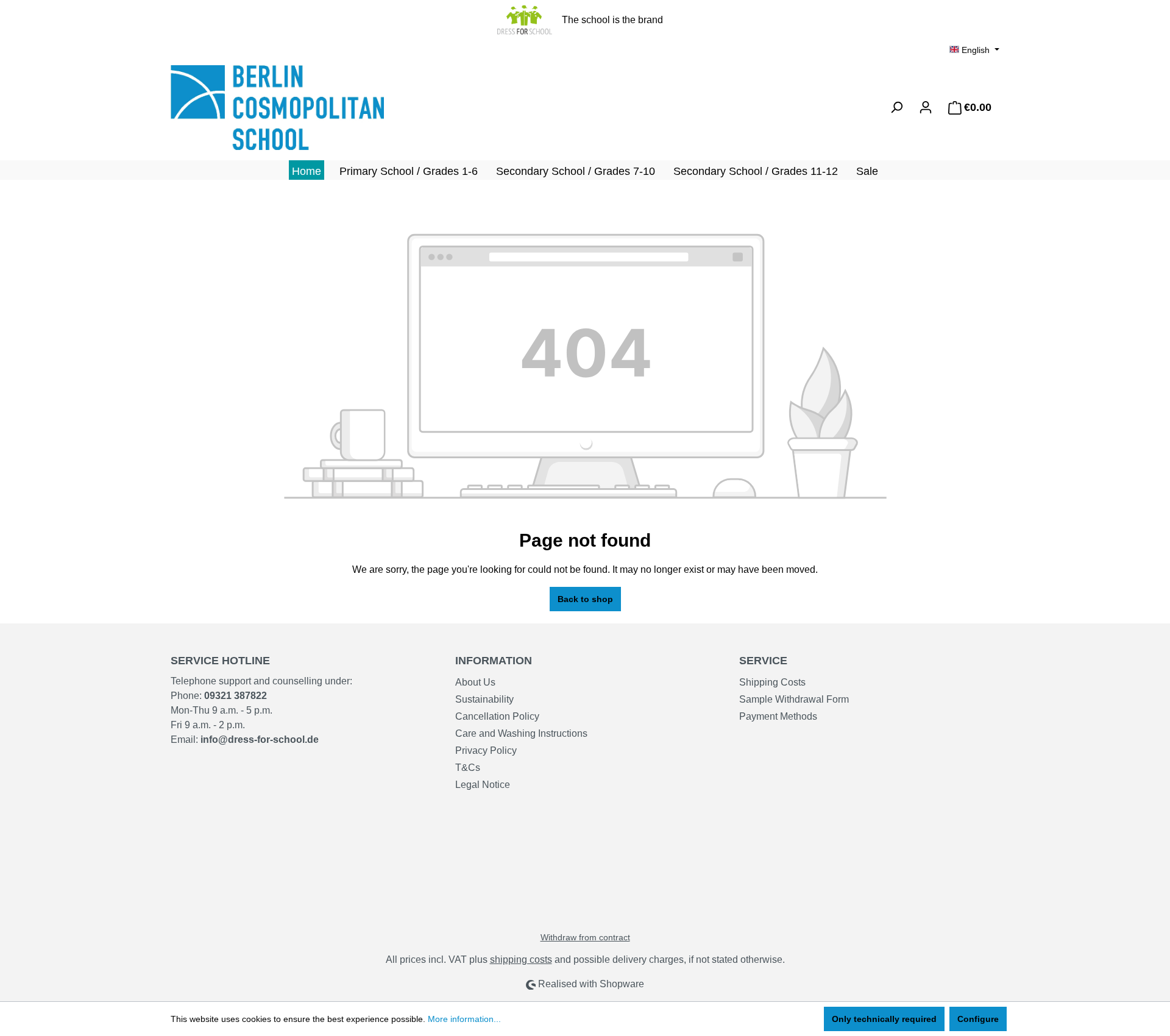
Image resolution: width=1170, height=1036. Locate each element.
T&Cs (467, 767)
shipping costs (521, 959)
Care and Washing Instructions (521, 733)
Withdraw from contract (585, 937)
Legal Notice (482, 784)
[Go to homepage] (262, 108)
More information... (464, 1019)
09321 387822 (235, 695)
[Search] (896, 107)
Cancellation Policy (497, 716)
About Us (475, 682)
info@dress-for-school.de (259, 739)
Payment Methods (778, 716)
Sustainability (484, 699)
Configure (978, 1019)
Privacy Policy (486, 750)
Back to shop (585, 599)
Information (493, 661)
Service (763, 661)
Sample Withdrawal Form (794, 699)
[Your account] (925, 107)
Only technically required (884, 1019)
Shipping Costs (772, 682)
